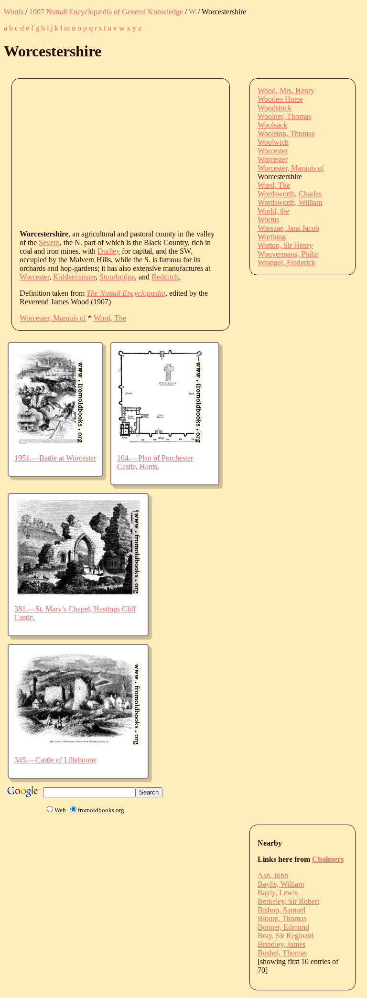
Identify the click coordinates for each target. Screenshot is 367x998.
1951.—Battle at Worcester (55, 458)
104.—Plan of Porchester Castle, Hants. (155, 462)
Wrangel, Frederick (286, 262)
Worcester (34, 277)
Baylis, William (281, 884)
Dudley (108, 251)
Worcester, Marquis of (53, 318)
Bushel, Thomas (282, 953)
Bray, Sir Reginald (285, 936)
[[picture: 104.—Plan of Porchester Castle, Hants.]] (160, 442)
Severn (49, 242)
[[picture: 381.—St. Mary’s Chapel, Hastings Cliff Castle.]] (78, 593)
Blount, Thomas (282, 918)
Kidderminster (74, 277)
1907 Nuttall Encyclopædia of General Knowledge (106, 12)
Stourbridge (117, 277)
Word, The (110, 318)
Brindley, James (281, 944)
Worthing (272, 237)
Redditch (165, 277)
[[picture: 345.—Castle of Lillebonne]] (78, 744)
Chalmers (328, 859)
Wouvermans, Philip (288, 254)
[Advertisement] (193, 153)
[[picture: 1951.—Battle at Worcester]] (50, 442)
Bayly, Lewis (278, 893)
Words (13, 12)
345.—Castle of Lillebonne (55, 760)
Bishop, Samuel (281, 910)
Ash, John (273, 875)
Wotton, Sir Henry (285, 245)
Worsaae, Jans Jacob (288, 228)
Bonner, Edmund (283, 927)
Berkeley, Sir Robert (288, 901)
